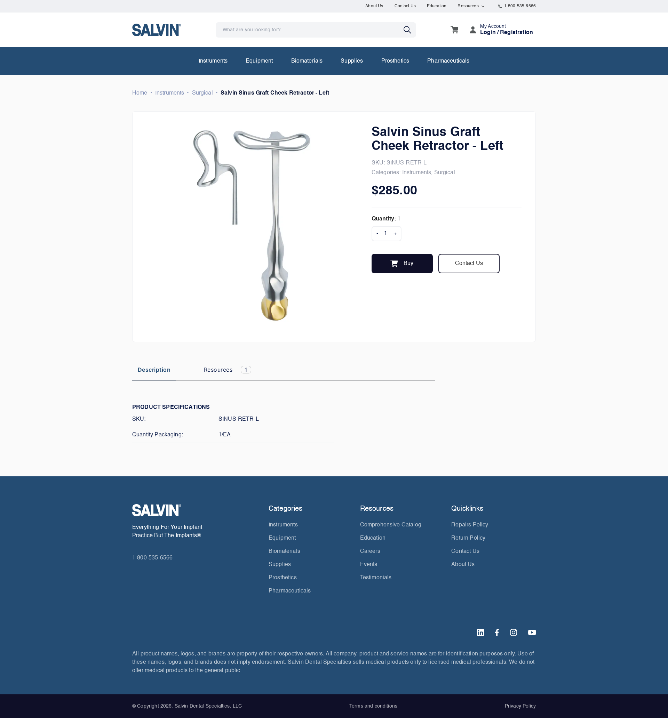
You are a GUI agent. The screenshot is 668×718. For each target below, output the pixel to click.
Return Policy (468, 538)
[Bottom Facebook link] (497, 632)
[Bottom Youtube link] (532, 632)
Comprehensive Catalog (390, 525)
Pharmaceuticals (448, 61)
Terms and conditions (373, 706)
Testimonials (376, 578)
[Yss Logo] (197, 510)
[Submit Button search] (410, 30)
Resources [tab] (225, 369)
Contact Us (405, 6)
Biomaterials (307, 61)
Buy (408, 263)
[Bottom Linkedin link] (480, 632)
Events (368, 564)
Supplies (352, 61)
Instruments (213, 61)
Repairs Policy (469, 525)
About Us (374, 6)
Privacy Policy (520, 706)
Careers (370, 551)
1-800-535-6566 (520, 6)
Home (140, 93)
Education (436, 6)
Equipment (259, 61)
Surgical (202, 93)
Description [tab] (154, 369)
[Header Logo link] (156, 30)
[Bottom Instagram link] (513, 632)
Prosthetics (395, 61)
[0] (454, 30)
